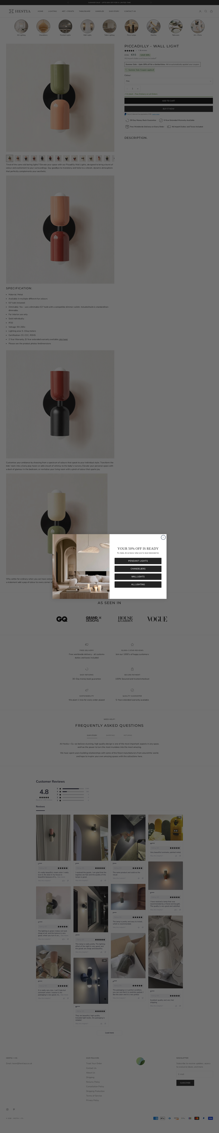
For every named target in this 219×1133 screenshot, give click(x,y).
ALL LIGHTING (138, 584)
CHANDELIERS (138, 569)
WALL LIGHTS (138, 577)
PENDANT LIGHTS (138, 561)
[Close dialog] (163, 537)
